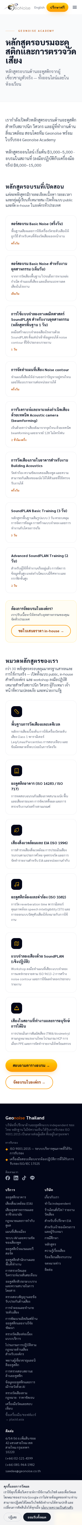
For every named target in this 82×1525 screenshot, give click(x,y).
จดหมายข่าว (53, 1263)
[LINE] (32, 1178)
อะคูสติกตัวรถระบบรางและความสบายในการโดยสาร (21, 1285)
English (39, 7)
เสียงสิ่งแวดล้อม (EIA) (19, 1203)
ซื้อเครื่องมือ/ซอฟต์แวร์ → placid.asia (20, 1417)
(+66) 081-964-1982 (20, 1464)
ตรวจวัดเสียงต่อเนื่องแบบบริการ (18, 1336)
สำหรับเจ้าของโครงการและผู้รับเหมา (60, 1229)
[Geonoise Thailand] (17, 7)
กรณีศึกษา (51, 1238)
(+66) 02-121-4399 (19, 1458)
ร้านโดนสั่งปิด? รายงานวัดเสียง (59, 1212)
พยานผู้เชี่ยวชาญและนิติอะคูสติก (20, 1362)
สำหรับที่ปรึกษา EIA (58, 1221)
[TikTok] (24, 1178)
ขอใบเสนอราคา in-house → (41, 630)
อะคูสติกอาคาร (15, 1197)
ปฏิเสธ (12, 1517)
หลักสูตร (50, 1244)
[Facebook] (7, 1178)
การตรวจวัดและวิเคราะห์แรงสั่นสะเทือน (21, 1272)
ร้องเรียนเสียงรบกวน (58, 1257)
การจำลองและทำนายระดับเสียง (19, 1310)
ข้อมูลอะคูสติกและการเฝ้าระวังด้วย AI (20, 1384)
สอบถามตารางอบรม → (31, 1065)
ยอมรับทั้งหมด (37, 1517)
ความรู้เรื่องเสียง (55, 1250)
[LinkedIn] (16, 1178)
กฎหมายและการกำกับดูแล (20, 1223)
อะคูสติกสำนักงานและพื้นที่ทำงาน (20, 1261)
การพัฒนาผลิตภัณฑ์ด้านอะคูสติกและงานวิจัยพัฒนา (21, 1323)
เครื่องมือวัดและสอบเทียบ (18, 1406)
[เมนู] (74, 7)
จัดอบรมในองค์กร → (29, 1082)
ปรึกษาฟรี (57, 7)
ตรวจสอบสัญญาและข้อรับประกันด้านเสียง (20, 1299)
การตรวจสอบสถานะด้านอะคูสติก (19, 1373)
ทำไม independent (58, 1203)
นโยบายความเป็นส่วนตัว (57, 1507)
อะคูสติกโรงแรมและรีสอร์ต (19, 1251)
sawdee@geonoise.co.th (21, 1471)
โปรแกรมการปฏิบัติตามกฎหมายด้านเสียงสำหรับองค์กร (20, 1349)
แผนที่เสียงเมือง (15, 1231)
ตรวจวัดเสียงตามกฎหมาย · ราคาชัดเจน (19, 1395)
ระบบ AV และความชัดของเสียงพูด (20, 1240)
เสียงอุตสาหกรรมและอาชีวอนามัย (19, 1212)
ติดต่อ (49, 1269)
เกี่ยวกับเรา (52, 1197)
